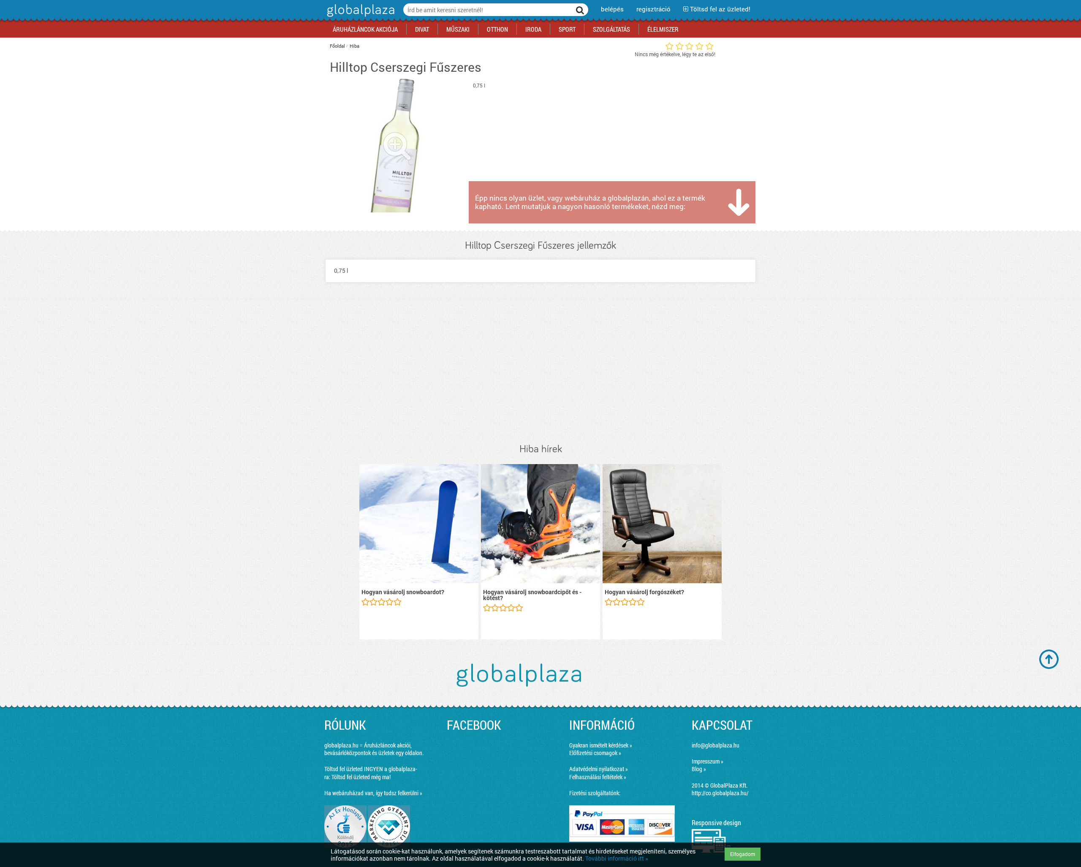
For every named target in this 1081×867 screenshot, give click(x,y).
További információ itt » (616, 858)
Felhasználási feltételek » (597, 777)
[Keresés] (580, 9)
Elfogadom (742, 854)
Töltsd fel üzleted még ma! (361, 777)
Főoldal (337, 46)
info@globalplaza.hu (715, 745)
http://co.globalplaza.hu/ (720, 793)
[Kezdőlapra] (359, 17)
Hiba (354, 46)
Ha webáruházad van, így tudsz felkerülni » (373, 793)
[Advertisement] (540, 372)
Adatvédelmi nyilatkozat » (598, 769)
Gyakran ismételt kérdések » (600, 745)
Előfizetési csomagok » (595, 753)
